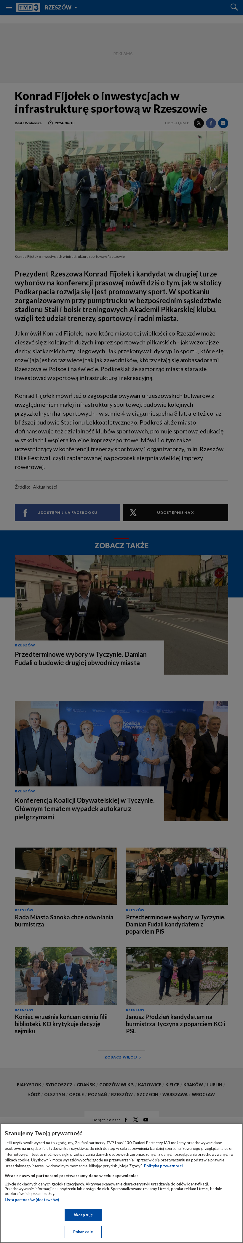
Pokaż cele (83, 1231)
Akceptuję (83, 1214)
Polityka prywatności (163, 1165)
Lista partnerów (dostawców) (32, 1199)
